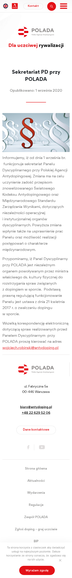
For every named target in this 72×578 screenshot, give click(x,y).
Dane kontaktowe (36, 429)
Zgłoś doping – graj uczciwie (36, 529)
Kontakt (33, 6)
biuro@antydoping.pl (36, 407)
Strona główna (36, 468)
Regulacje (36, 505)
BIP (36, 541)
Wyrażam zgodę (37, 570)
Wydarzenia (36, 493)
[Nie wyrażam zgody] (60, 560)
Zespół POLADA (36, 517)
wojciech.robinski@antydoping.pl (30, 348)
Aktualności (36, 481)
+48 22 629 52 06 (36, 413)
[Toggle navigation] (63, 6)
